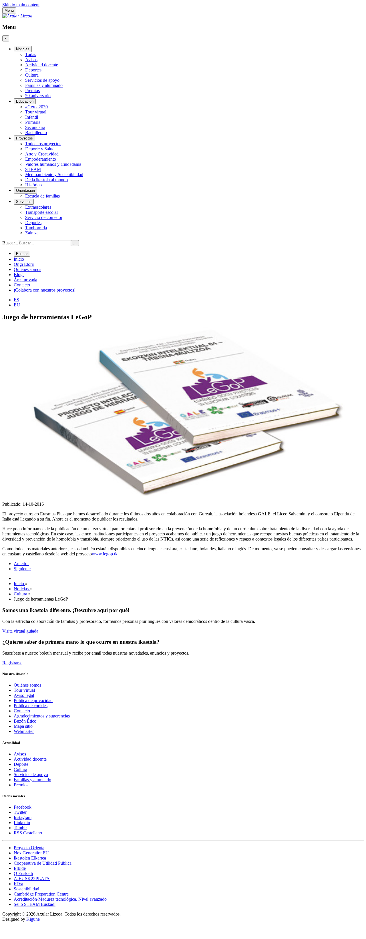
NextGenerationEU (31, 852)
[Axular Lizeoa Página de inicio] (17, 15)
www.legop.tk (105, 553)
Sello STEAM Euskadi (34, 904)
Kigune (33, 919)
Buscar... (10, 242)
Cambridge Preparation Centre (41, 894)
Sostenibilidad (26, 888)
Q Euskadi (23, 873)
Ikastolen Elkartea (30, 858)
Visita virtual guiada (20, 631)
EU (17, 304)
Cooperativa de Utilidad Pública (42, 863)
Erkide (20, 868)
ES (16, 299)
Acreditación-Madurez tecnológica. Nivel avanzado (60, 899)
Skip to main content (20, 4)
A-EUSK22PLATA (32, 878)
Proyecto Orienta (29, 847)
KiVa (18, 883)
